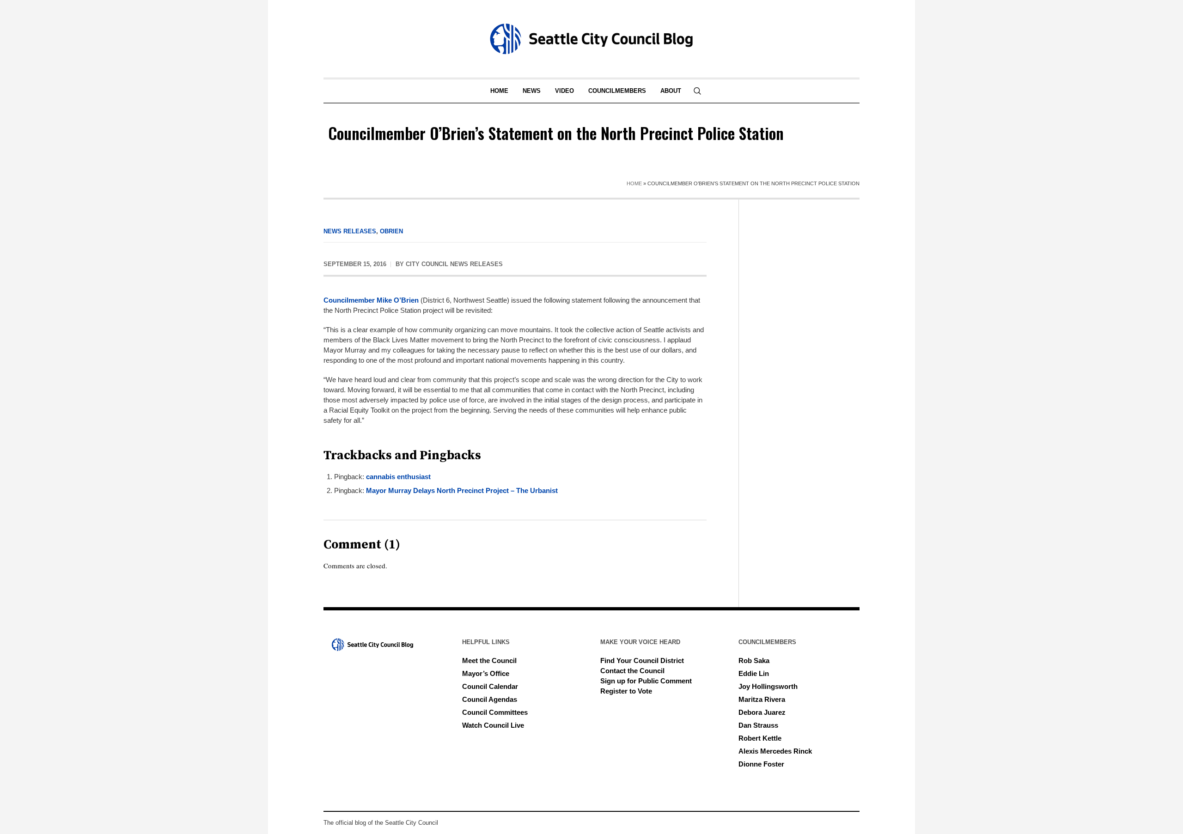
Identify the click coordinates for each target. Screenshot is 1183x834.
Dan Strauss (758, 725)
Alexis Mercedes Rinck (775, 751)
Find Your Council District (642, 660)
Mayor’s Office (485, 673)
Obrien (391, 231)
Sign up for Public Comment (646, 681)
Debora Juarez (762, 712)
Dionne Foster (761, 764)
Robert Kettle (759, 738)
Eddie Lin (753, 673)
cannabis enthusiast (398, 477)
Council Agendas (489, 699)
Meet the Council (489, 660)
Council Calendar (490, 686)
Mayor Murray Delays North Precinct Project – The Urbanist (462, 490)
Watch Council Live (493, 725)
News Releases (349, 231)
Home (634, 183)
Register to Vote (626, 691)
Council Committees (495, 712)
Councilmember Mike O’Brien (371, 300)
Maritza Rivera (761, 699)
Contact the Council (632, 671)
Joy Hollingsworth (768, 686)
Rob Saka (753, 660)
